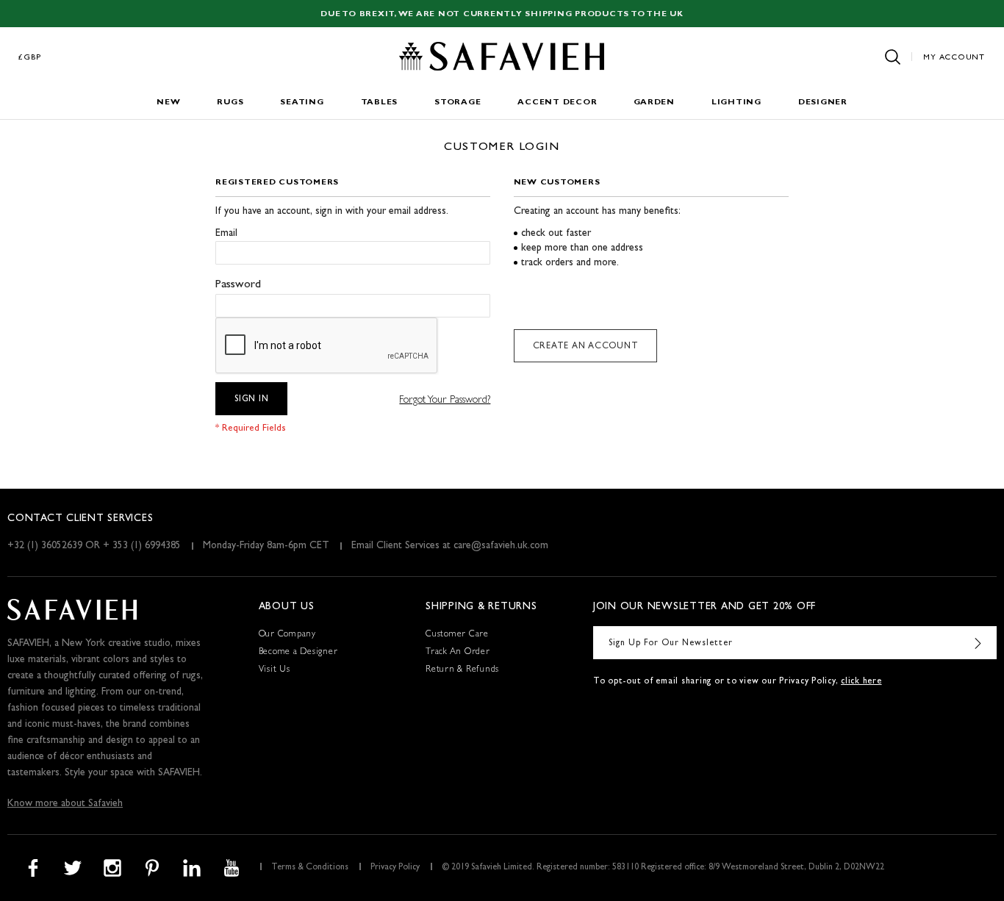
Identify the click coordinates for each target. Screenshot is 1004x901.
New (168, 102)
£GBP (30, 58)
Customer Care (457, 635)
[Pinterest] (152, 868)
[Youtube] (231, 868)
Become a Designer (298, 652)
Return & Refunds (462, 670)
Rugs (230, 102)
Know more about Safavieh (65, 804)
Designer (822, 102)
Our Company (287, 635)
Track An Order (458, 652)
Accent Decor (557, 102)
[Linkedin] (191, 868)
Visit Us (274, 670)
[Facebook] (33, 868)
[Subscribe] (978, 642)
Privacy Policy (395, 868)
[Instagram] (112, 868)
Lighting (736, 102)
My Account (954, 58)
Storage (457, 102)
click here (861, 682)
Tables (379, 102)
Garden (654, 102)
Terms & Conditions (309, 868)
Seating (301, 102)
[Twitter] (72, 868)
